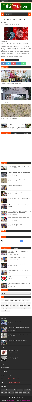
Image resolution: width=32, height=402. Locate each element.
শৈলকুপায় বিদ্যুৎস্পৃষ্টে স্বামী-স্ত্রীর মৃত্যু (15, 185)
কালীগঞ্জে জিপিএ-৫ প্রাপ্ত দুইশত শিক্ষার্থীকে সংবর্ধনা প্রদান (11, 83)
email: (2, 378)
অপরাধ (2, 389)
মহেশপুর (2, 308)
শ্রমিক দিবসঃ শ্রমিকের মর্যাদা (13, 357)
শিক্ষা (13, 308)
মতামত (29, 305)
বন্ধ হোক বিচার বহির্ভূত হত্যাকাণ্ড (14, 350)
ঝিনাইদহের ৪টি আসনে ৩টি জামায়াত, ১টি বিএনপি (16, 257)
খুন (1, 302)
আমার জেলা (11, 300)
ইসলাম (16, 300)
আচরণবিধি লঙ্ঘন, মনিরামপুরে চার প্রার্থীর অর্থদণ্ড (16, 264)
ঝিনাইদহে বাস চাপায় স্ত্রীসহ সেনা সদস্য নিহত (16, 192)
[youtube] (26, 1)
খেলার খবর (5, 302)
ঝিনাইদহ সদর (28, 302)
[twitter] (24, 1)
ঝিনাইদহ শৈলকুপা (22, 302)
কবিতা (19, 300)
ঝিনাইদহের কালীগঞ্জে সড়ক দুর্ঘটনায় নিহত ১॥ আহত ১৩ (17, 340)
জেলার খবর (12, 302)
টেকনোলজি (7, 305)
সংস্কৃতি (21, 308)
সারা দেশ (25, 308)
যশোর (6, 308)
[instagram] (30, 1)
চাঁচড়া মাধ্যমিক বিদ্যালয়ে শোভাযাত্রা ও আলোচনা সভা (17, 321)
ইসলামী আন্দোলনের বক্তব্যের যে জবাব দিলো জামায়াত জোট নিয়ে (19, 270)
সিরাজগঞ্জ (29, 308)
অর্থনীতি (2, 300)
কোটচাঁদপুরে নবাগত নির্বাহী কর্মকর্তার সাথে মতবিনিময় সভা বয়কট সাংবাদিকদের (13, 101)
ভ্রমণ (25, 305)
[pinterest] (28, 1)
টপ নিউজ (2, 305)
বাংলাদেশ (21, 305)
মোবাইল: (2, 375)
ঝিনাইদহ (17, 302)
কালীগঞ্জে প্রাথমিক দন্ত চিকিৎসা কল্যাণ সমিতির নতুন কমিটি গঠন (19, 198)
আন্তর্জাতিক (6, 300)
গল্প (22, 389)
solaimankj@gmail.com (13, 378)
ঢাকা (10, 305)
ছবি (24, 389)
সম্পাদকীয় (24, 392)
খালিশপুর (28, 300)
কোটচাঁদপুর (23, 300)
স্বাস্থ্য (2, 310)
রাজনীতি (10, 308)
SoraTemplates (10, 400)
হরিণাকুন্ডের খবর (7, 310)
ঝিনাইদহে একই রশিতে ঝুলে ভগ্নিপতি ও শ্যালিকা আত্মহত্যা (18, 334)
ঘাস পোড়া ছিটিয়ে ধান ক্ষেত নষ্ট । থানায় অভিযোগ (9, 118)
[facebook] (23, 1)
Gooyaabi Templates (25, 400)
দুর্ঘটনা (14, 305)
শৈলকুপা (17, 308)
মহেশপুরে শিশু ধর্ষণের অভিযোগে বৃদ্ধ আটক (15, 224)
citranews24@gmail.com (14, 382)
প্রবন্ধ (17, 305)
